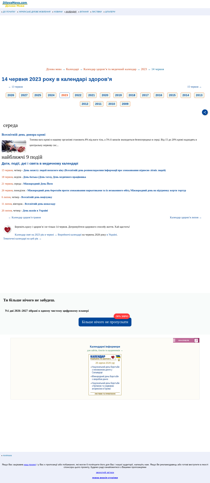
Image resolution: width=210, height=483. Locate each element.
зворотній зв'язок (105, 472)
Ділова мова (54, 69)
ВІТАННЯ (84, 12)
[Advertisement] (98, 42)
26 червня (7, 190)
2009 (125, 103)
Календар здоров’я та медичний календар (110, 69)
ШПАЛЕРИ (110, 12)
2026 (11, 95)
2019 (118, 95)
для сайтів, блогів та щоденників (105, 350)
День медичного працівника (69, 177)
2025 (37, 95)
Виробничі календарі (69, 234)
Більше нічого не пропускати (105, 321)
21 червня (7, 183)
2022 (78, 95)
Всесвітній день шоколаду (40, 203)
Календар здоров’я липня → (186, 217)
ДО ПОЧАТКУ (9, 12)
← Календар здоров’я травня (24, 217)
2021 (91, 95)
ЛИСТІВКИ (96, 12)
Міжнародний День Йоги (38, 183)
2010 (111, 103)
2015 (172, 95)
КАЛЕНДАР (71, 12)
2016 (159, 95)
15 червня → (194, 86)
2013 (199, 95)
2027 (24, 95)
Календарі (72, 69)
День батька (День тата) (37, 177)
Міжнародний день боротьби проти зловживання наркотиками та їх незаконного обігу (78, 190)
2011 (98, 103)
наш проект (30, 464)
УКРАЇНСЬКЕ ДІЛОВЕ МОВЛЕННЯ (34, 12)
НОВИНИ (58, 12)
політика (7, 455)
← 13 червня (15, 86)
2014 (185, 95)
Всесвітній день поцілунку (36, 197)
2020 (105, 95)
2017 (145, 95)
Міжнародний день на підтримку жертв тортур (158, 190)
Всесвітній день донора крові (23, 134)
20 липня (7, 210)
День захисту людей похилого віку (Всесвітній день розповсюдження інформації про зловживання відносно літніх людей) (94, 170)
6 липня (6, 197)
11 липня (7, 203)
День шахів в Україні (35, 210)
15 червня (7, 170)
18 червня (7, 177)
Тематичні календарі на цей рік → (22, 238)
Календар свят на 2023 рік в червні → (36, 234)
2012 (85, 103)
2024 (51, 95)
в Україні (112, 234)
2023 (144, 69)
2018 (132, 95)
